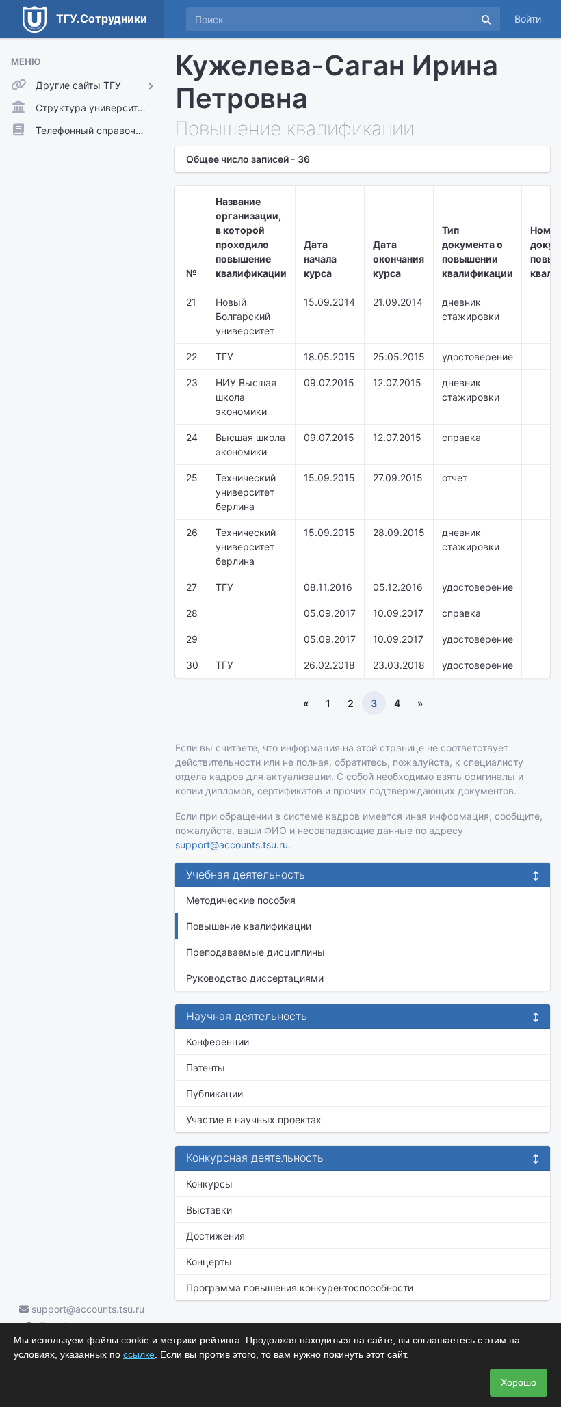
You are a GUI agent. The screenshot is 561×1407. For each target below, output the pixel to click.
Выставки (209, 1210)
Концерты (209, 1262)
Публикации (214, 1093)
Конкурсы (209, 1184)
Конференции (217, 1041)
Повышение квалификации (248, 926)
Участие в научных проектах (254, 1119)
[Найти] (486, 19)
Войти (527, 19)
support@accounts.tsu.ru (86, 1309)
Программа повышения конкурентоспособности (299, 1288)
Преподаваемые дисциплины (255, 952)
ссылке (139, 1354)
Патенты (205, 1067)
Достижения (215, 1236)
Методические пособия (241, 900)
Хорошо (518, 1382)
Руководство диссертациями (255, 978)
